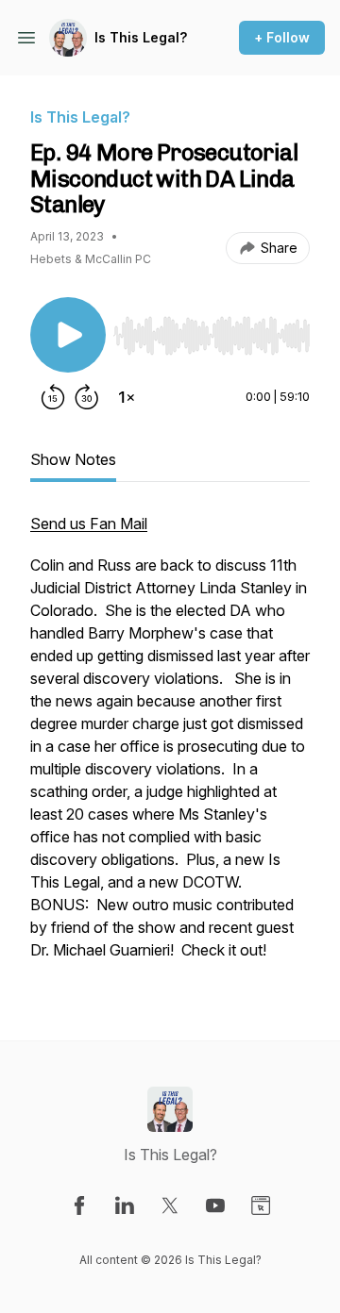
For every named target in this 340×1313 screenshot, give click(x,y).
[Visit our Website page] (260, 1205)
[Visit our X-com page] (170, 1205)
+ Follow (282, 37)
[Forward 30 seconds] (87, 397)
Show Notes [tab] (73, 459)
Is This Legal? (140, 37)
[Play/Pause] (68, 335)
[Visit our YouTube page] (215, 1205)
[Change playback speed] (126, 397)
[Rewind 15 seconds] (53, 397)
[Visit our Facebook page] (79, 1205)
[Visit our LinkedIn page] (124, 1205)
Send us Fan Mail (88, 523)
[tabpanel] (170, 746)
